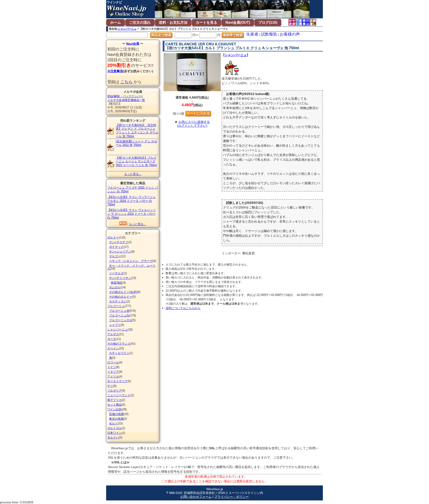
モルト (113, 423)
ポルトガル (114, 428)
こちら (126, 82)
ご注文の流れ (140, 22)
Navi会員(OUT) (237, 22)
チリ (110, 386)
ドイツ (111, 367)
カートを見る (206, 22)
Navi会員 (132, 43)
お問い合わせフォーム (196, 496)
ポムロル (115, 287)
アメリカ (113, 376)
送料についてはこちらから (183, 308)
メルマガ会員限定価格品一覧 (126, 100)
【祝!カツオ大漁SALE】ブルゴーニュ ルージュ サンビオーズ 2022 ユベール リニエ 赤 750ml (136, 161)
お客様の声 (290, 34)
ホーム (115, 22)
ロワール (113, 362)
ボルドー (113, 237)
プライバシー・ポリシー (231, 496)
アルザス (113, 334)
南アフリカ (114, 400)
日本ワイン (114, 432)
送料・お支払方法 (173, 22)
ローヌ (111, 339)
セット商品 (114, 404)
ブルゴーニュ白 (119, 315)
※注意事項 (115, 71)
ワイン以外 (114, 409)
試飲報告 (269, 34)
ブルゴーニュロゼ (120, 320)
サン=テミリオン (120, 278)
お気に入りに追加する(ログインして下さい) (193, 123)
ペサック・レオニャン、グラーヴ (131, 261)
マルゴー (115, 256)
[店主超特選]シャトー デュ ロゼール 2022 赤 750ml (136, 143)
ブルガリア (114, 390)
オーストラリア (117, 381)
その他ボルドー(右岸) (123, 292)
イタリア (113, 371)
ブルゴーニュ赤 (119, 310)
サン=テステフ (118, 242)
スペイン (113, 348)
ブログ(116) (267, 22)
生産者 (252, 34)
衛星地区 (116, 282)
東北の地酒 (116, 418)
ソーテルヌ (116, 273)
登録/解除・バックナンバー (125, 96)
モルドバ (113, 437)
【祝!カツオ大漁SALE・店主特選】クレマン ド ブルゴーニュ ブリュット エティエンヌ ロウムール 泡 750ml (137, 130)
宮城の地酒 (116, 414)
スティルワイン (119, 353)
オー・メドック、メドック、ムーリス (131, 267)
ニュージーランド (118, 395)
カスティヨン (117, 301)
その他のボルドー (120, 296)
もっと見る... (132, 174)
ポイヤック (116, 247)
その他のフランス (118, 343)
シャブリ (115, 325)
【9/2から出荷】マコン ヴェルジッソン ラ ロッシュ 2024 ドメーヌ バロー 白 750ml (131, 213)
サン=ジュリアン (120, 251)
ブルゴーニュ (116, 306)
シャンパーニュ (127, 28)
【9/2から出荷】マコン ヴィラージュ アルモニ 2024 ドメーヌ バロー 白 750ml (131, 200)
